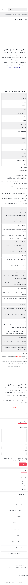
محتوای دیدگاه (23, 427)
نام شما (25, 444)
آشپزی (19, 14)
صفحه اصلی (24, 14)
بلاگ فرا (25, 479)
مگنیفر (25, 487)
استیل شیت (24, 485)
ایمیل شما (24, 450)
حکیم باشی (24, 489)
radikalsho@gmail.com (19, 565)
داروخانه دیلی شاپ (23, 477)
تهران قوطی (24, 481)
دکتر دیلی (25, 475)
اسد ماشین (24, 483)
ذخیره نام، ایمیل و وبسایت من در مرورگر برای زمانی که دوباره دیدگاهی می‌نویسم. (13, 459)
